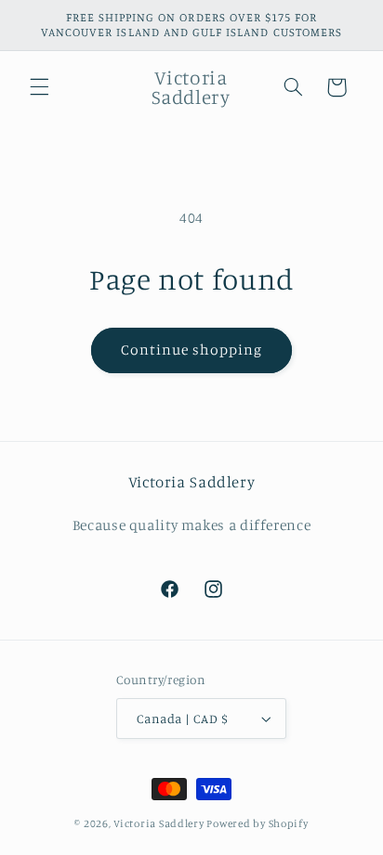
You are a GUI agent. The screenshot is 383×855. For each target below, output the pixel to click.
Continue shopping (192, 349)
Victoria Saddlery (159, 823)
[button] (39, 87)
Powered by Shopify (257, 823)
